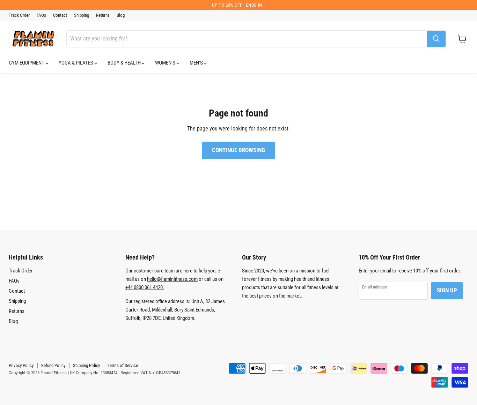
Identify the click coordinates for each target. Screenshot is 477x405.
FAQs (41, 15)
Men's (197, 63)
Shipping (81, 15)
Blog (121, 15)
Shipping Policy (86, 365)
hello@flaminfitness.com (172, 279)
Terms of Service (123, 365)
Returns (103, 15)
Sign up (447, 290)
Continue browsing (238, 150)
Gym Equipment (27, 63)
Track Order (19, 15)
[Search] (436, 39)
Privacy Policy (21, 365)
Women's (165, 63)
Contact (60, 15)
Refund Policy (53, 365)
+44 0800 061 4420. (144, 287)
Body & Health (125, 63)
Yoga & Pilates (76, 63)
